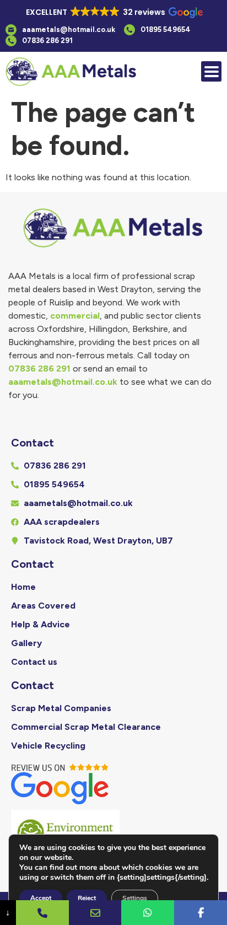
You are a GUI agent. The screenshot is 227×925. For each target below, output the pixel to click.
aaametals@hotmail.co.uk (62, 382)
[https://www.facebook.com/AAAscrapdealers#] (200, 912)
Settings (134, 898)
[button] (113, 13)
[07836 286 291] (42, 912)
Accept (40, 898)
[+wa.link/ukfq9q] (147, 912)
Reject (87, 898)
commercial (75, 315)
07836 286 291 (39, 368)
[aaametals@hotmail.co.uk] (95, 912)
